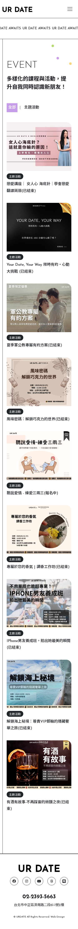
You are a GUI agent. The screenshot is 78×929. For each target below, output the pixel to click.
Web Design (58, 917)
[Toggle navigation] (70, 9)
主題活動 (31, 107)
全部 (12, 107)
